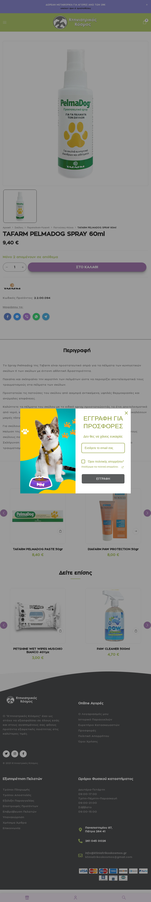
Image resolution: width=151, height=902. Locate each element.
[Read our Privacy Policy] (122, 467)
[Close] (126, 413)
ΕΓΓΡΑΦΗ (103, 478)
